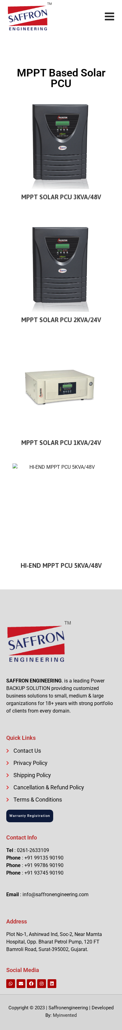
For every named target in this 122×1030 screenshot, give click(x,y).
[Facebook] (31, 983)
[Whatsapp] (10, 983)
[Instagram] (41, 983)
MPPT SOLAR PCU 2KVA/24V (61, 319)
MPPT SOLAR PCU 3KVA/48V (61, 197)
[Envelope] (21, 983)
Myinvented (65, 1015)
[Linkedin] (52, 983)
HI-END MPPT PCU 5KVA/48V (61, 565)
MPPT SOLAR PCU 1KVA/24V (61, 442)
